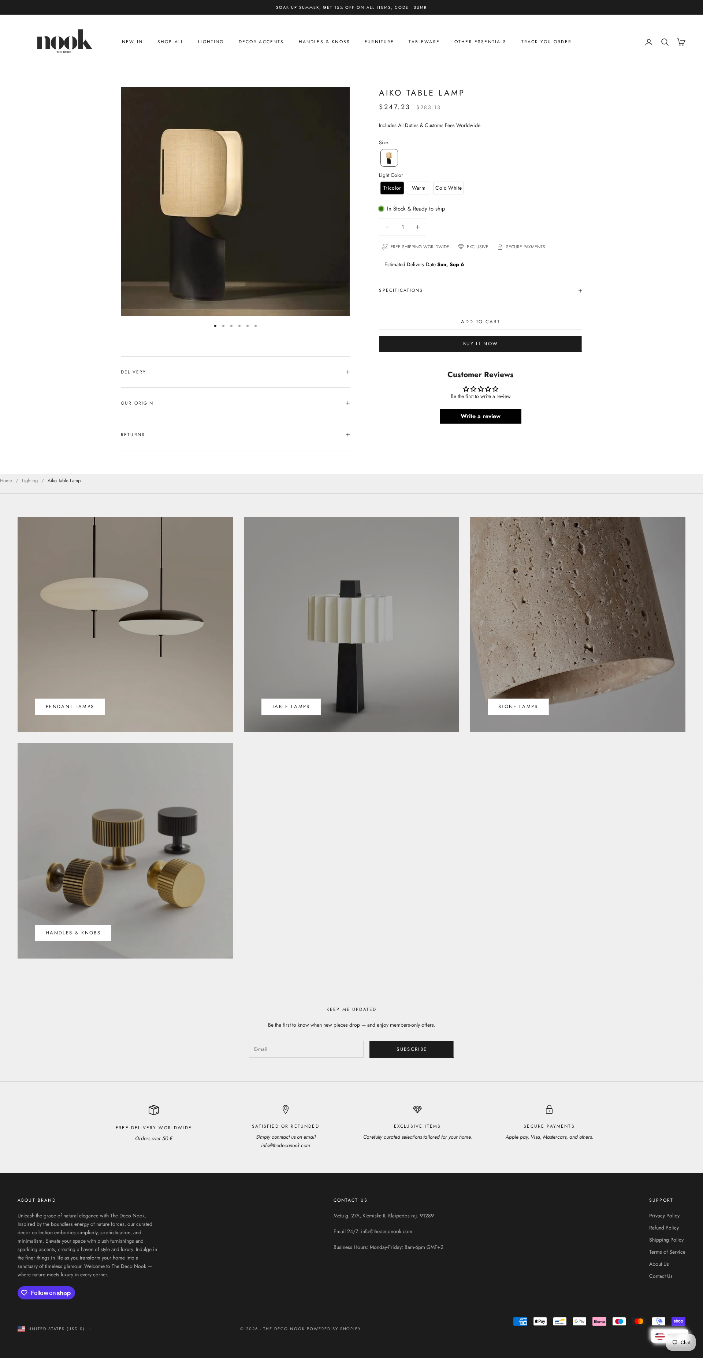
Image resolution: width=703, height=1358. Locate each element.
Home (6, 480)
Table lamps (291, 706)
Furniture (379, 42)
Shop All (170, 42)
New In (132, 42)
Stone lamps (518, 706)
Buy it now (480, 343)
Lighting (211, 42)
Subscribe (412, 1049)
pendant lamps (70, 706)
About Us (659, 1264)
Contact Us (661, 1276)
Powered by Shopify (334, 1329)
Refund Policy (664, 1227)
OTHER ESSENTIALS (480, 42)
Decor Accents (261, 42)
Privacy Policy (664, 1215)
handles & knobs (73, 932)
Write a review (481, 416)
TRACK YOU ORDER (546, 42)
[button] (389, 158)
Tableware (424, 42)
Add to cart (480, 321)
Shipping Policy (666, 1239)
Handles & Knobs (324, 42)
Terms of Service (667, 1251)
